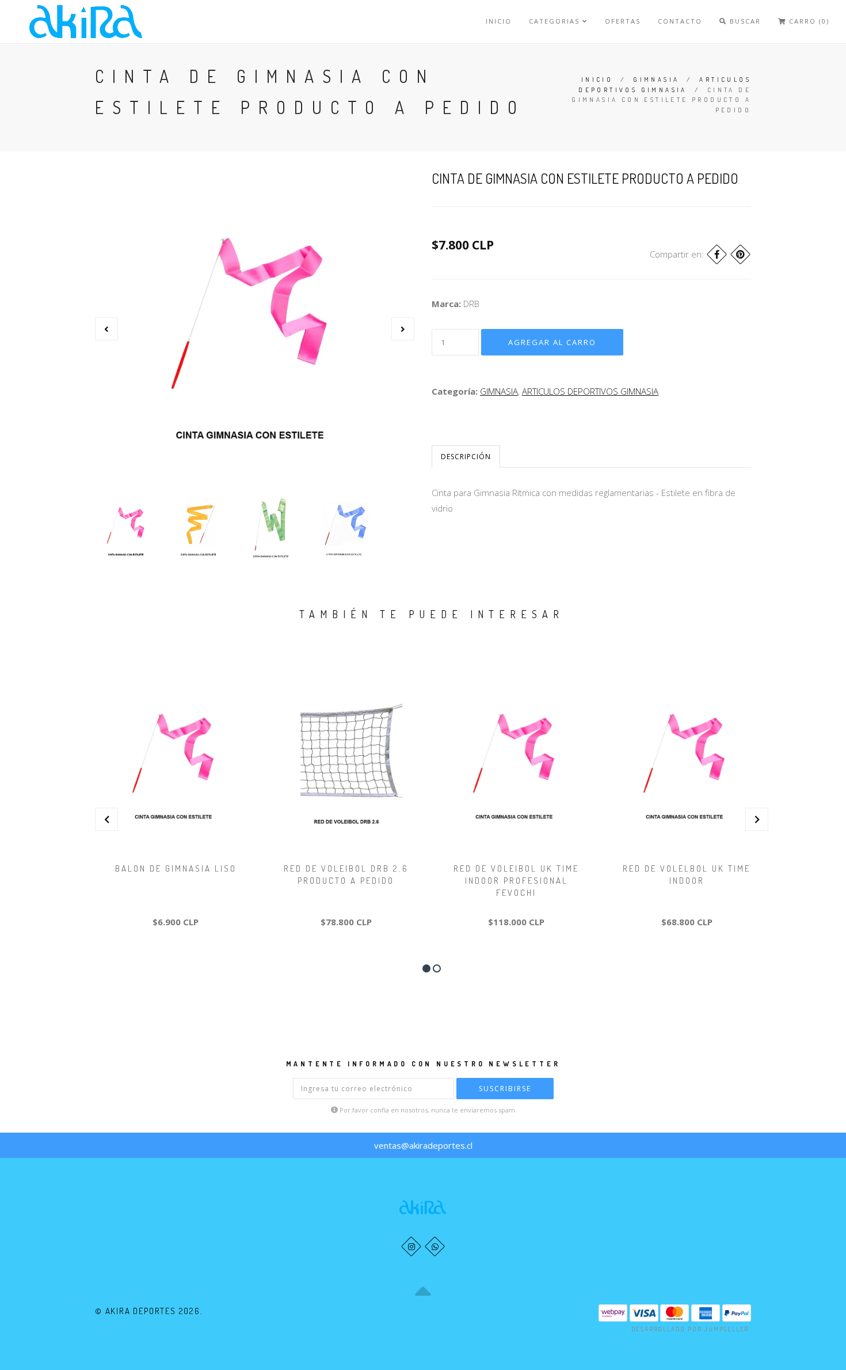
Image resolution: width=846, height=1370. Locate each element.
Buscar (744, 21)
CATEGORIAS (555, 21)
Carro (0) (807, 21)
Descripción (466, 456)
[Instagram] (411, 1246)
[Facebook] (717, 254)
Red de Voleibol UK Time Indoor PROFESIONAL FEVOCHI (516, 880)
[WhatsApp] (435, 1246)
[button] (426, 968)
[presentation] (106, 328)
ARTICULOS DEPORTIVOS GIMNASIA (590, 391)
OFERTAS (623, 21)
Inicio (597, 79)
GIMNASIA (656, 79)
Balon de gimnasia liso (176, 868)
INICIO (499, 21)
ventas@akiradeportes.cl (423, 1145)
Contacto (680, 21)
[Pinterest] (740, 254)
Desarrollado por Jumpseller (690, 1329)
